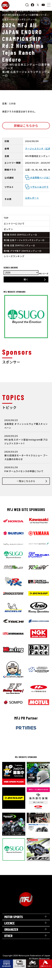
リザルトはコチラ (39, 186)
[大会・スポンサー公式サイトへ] (26, 376)
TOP (6, 217)
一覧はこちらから (26, 480)
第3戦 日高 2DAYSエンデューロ (19, 245)
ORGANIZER (11, 929)
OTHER (8, 936)
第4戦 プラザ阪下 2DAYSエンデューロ (22, 250)
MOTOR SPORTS (13, 917)
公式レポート (32, 197)
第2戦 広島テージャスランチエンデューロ (24, 240)
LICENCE (9, 923)
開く (26, 279)
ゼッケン (8, 229)
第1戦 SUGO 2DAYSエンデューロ (20, 234)
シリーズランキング (14, 256)
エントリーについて (14, 223)
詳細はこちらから (26, 126)
